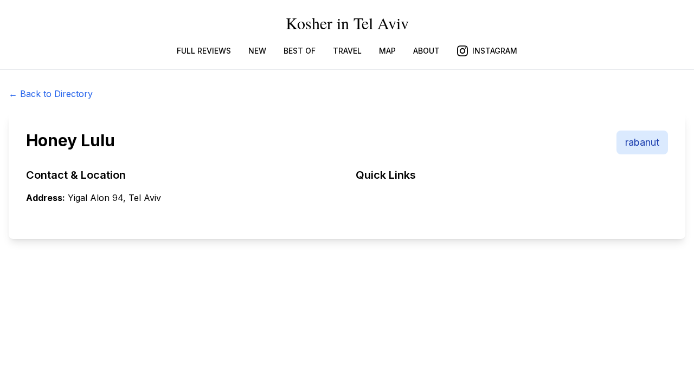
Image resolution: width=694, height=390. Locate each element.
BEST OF (300, 50)
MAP (387, 50)
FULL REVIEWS (204, 50)
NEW (257, 50)
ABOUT (426, 50)
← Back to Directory (51, 93)
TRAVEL (347, 50)
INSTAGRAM (494, 50)
